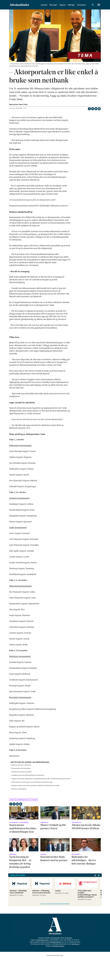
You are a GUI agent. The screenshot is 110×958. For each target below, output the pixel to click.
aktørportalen (22, 800)
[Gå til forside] (24, 5)
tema (12, 800)
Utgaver (62, 4)
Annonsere (81, 4)
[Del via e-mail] (99, 108)
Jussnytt (44, 4)
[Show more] (98, 761)
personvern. (75, 944)
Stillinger (71, 4)
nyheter (34, 800)
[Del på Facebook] (89, 108)
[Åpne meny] (99, 4)
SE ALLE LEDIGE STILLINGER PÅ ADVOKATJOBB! (55, 904)
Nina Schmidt (55, 938)
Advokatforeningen (42, 940)
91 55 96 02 (68, 938)
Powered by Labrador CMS (55, 955)
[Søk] (93, 5)
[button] (95, 875)
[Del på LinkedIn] (95, 108)
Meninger (53, 4)
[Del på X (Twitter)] (92, 108)
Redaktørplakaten (55, 942)
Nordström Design (58, 946)
